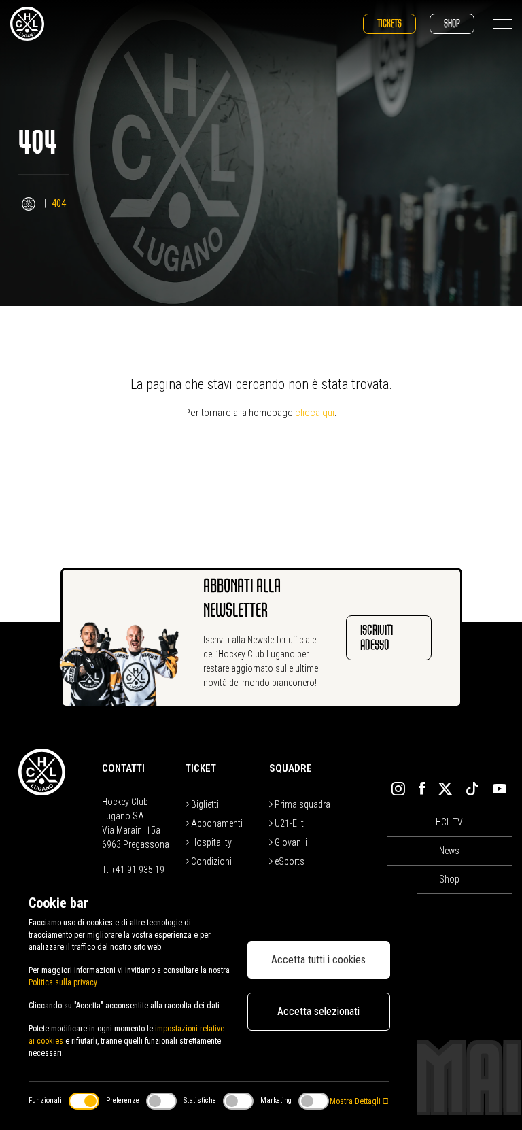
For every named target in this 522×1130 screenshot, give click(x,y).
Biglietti (204, 804)
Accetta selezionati (318, 1011)
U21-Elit (288, 823)
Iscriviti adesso (376, 637)
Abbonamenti (216, 823)
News (449, 850)
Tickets (389, 23)
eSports (288, 861)
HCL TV (449, 822)
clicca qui (314, 413)
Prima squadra (301, 804)
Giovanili (290, 842)
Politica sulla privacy (63, 982)
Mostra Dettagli (356, 1101)
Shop (452, 23)
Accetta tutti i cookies (318, 959)
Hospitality (210, 842)
